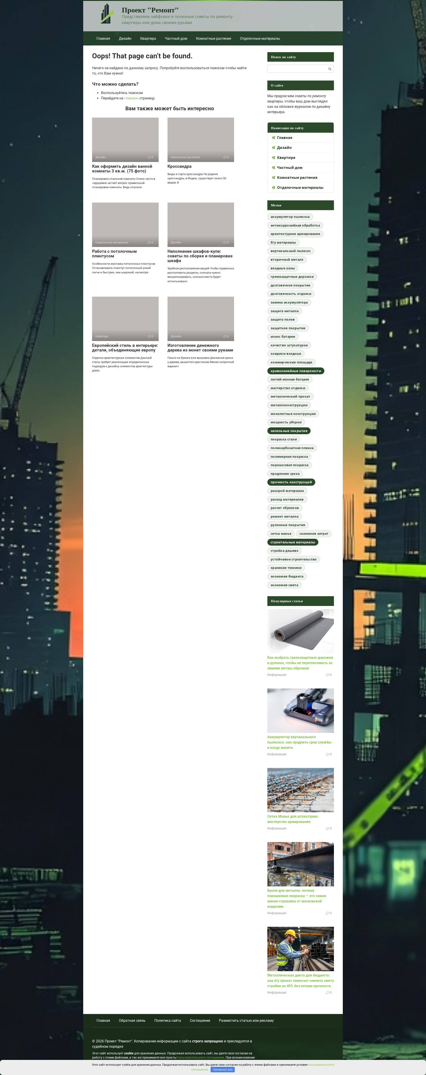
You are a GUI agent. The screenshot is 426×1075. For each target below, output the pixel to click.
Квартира (148, 38)
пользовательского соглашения (200, 1057)
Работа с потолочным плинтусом (114, 253)
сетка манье (281, 533)
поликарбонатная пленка (292, 448)
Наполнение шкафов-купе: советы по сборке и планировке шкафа (200, 256)
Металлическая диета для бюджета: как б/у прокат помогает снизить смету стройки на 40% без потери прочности (300, 980)
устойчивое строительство (294, 559)
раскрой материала (287, 491)
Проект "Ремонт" (150, 9)
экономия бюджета (287, 576)
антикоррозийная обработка (295, 225)
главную (131, 98)
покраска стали (284, 439)
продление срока (285, 473)
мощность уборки (286, 422)
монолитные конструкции (293, 414)
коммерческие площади (291, 362)
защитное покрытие (288, 328)
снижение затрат (314, 533)
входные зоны (283, 268)
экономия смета (284, 585)
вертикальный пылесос (291, 251)
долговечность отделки (291, 294)
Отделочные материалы (260, 38)
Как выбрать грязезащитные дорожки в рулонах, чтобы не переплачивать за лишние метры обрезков (300, 662)
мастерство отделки (288, 388)
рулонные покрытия (288, 525)
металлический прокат (290, 396)
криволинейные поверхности (296, 371)
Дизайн (125, 38)
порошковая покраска (289, 465)
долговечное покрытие (290, 285)
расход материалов (287, 499)
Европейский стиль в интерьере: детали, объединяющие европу (125, 348)
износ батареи (283, 336)
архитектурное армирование (295, 234)
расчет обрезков (285, 508)
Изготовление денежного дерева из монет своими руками (200, 348)
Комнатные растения (213, 38)
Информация (276, 675)
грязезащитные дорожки (292, 276)
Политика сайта (167, 1020)
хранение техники (286, 568)
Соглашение (200, 1020)
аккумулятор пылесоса (290, 217)
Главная (103, 38)
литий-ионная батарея (290, 379)
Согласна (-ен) (223, 1069)
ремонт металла (284, 516)
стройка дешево (284, 550)
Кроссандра (179, 166)
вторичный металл (287, 259)
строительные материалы (293, 542)
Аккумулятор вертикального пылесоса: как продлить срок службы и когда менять (299, 742)
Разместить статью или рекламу (246, 1020)
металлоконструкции (289, 405)
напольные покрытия (289, 431)
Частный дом (176, 38)
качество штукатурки (289, 345)
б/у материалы (283, 242)
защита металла (285, 311)
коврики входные (286, 353)
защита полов (283, 319)
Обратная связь (132, 1020)
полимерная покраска (289, 456)
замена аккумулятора (289, 302)
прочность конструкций (291, 482)
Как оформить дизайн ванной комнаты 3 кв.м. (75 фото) (122, 169)
